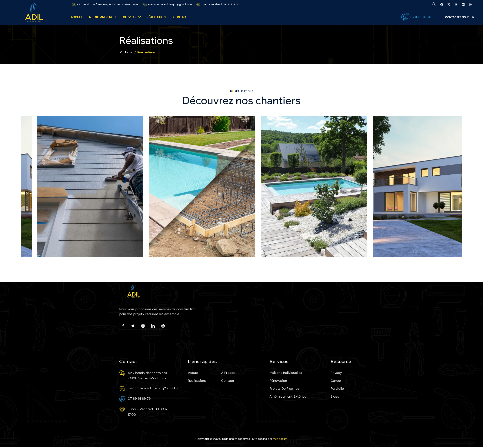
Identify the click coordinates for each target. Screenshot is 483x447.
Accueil (77, 17)
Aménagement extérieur (288, 396)
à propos (228, 372)
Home (127, 52)
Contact (180, 17)
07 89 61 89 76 (420, 17)
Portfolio (337, 388)
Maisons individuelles (285, 372)
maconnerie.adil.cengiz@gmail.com (170, 4)
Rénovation (278, 380)
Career (336, 380)
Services (130, 17)
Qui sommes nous (103, 17)
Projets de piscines (284, 388)
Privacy (336, 372)
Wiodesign (280, 439)
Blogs (335, 396)
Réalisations (157, 17)
